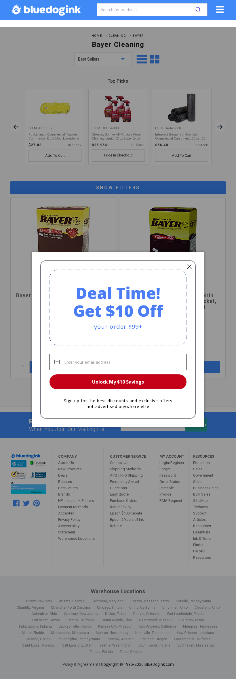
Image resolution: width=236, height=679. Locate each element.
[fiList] (219, 11)
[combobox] (152, 9)
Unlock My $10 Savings (118, 382)
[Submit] (198, 9)
